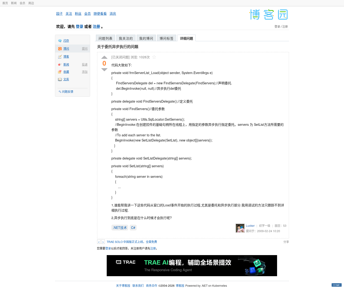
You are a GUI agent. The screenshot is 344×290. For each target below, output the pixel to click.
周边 (31, 3)
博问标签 (167, 38)
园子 (59, 13)
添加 (85, 72)
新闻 (14, 3)
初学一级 (264, 225)
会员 (22, 3)
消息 (113, 13)
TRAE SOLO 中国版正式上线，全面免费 (132, 242)
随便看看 (100, 13)
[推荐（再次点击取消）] (104, 57)
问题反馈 (67, 91)
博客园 (180, 285)
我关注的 (126, 38)
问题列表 (106, 38)
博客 (66, 56)
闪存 (66, 40)
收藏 (66, 72)
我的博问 (146, 38)
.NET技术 (120, 227)
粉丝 (78, 13)
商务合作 (151, 285)
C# (133, 227)
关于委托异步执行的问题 (117, 46)
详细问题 (186, 38)
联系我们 (138, 285)
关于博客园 (123, 285)
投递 (85, 64)
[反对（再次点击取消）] (104, 70)
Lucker (250, 225)
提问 (85, 48)
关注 (69, 13)
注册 (96, 26)
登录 (79, 26)
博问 (66, 48)
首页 (5, 3)
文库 (66, 79)
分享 (286, 242)
